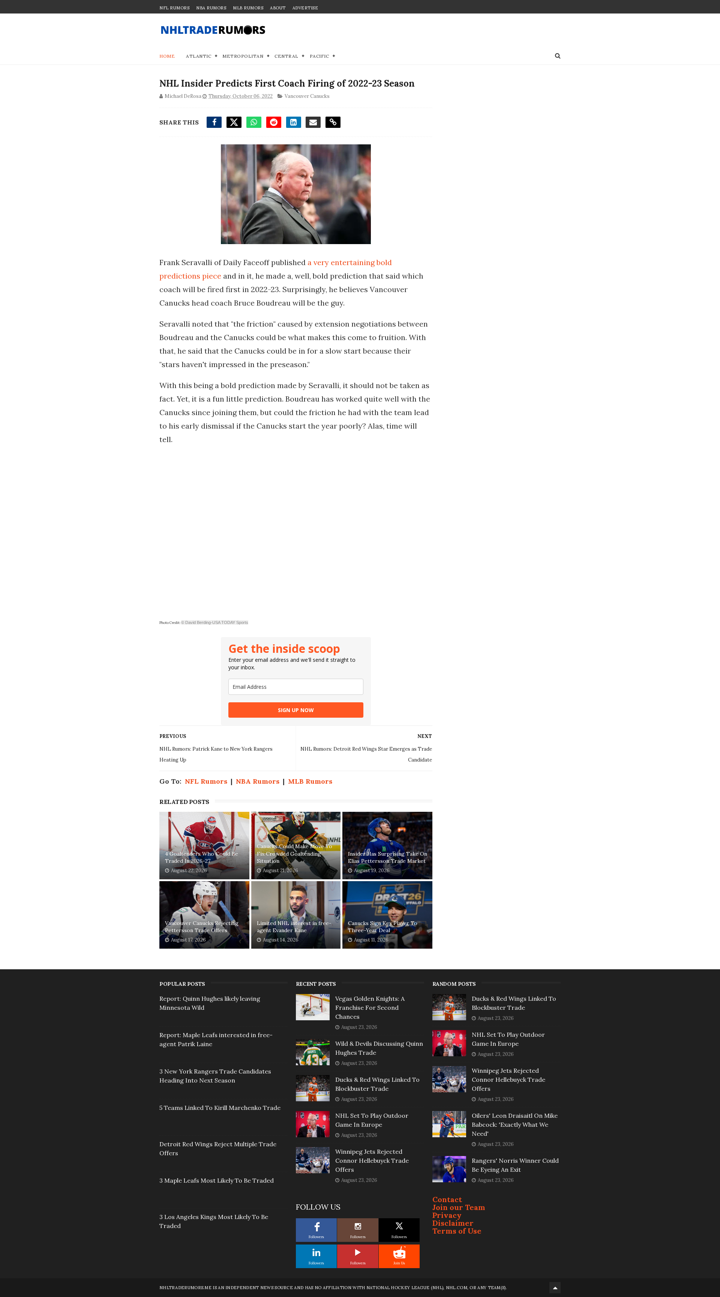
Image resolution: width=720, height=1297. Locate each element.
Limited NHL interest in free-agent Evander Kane (294, 927)
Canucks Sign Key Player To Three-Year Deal (382, 927)
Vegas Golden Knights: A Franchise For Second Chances (370, 1007)
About (278, 7)
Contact (447, 1199)
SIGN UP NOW (296, 710)
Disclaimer (453, 1223)
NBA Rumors (211, 7)
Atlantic (198, 56)
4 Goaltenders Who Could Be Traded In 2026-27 (201, 857)
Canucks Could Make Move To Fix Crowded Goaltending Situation (294, 853)
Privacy (447, 1215)
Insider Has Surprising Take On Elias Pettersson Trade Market (387, 857)
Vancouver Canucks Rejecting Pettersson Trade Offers (201, 927)
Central (286, 56)
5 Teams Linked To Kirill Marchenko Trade (219, 1107)
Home (167, 56)
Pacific (319, 56)
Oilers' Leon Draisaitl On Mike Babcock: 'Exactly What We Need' (515, 1124)
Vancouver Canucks (307, 96)
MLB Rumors (248, 7)
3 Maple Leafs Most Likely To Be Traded (216, 1180)
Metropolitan (242, 56)
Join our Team (458, 1207)
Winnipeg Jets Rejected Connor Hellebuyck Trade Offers (372, 1160)
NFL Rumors (174, 7)
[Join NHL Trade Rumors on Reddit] (399, 1252)
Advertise (305, 7)
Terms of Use (457, 1231)
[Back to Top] (555, 1287)
